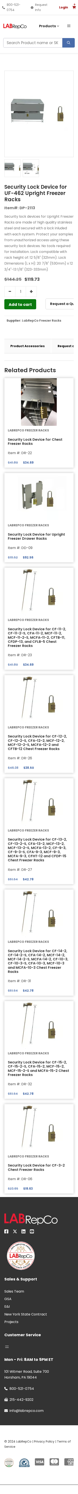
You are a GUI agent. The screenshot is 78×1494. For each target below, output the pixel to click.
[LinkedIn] (23, 1232)
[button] (69, 25)
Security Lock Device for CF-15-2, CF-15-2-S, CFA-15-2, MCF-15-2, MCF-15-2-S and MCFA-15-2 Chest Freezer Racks (38, 1068)
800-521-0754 (22, 1388)
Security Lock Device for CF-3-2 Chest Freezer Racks (36, 1167)
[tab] (27, 346)
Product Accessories (27, 346)
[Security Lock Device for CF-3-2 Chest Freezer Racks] (39, 1128)
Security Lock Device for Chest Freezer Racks (35, 441)
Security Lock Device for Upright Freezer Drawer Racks (36, 536)
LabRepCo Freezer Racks (41, 320)
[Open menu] (7, 1346)
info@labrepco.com (27, 1410)
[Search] (68, 43)
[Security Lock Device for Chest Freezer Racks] (39, 402)
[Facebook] (6, 1232)
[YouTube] (32, 1232)
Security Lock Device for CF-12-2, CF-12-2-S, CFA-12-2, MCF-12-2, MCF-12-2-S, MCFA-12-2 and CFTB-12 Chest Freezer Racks (37, 742)
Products (47, 26)
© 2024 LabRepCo (17, 1441)
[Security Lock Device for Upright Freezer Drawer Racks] (39, 497)
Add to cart (20, 304)
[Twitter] (15, 1232)
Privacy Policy (44, 1441)
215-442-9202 (21, 1399)
